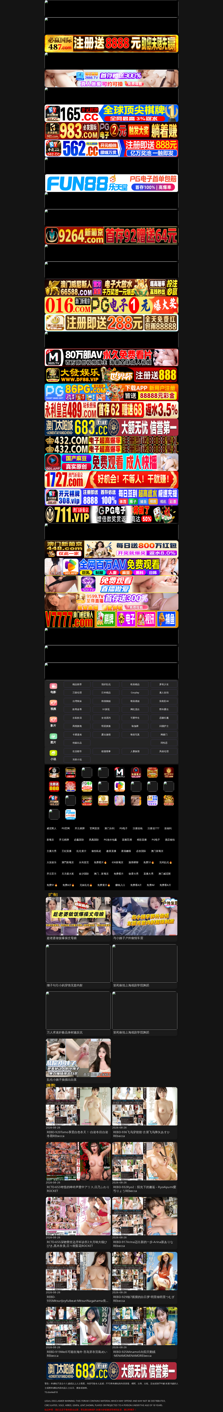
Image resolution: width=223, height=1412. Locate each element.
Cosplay (135, 692)
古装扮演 (77, 717)
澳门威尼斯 (165, 873)
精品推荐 (77, 684)
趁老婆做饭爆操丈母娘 (62, 938)
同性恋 (164, 742)
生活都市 (77, 751)
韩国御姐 (106, 701)
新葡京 (50, 839)
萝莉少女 (164, 684)
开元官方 (52, 873)
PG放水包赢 (110, 839)
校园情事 (106, 751)
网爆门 (164, 734)
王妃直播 (67, 851)
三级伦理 (77, 692)
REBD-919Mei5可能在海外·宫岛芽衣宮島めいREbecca (77, 1354)
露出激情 (106, 734)
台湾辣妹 (77, 701)
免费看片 (119, 873)
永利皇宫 (84, 862)
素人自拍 (164, 692)
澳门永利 (109, 828)
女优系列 (106, 717)
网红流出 (135, 709)
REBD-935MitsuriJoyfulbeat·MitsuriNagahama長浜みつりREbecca (78, 1300)
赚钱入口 (120, 885)
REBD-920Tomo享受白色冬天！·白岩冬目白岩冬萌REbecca (77, 1134)
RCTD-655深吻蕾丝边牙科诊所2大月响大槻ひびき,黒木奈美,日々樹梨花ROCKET (77, 1244)
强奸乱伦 (106, 684)
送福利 (168, 828)
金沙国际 (84, 873)
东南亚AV (164, 701)
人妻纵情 (135, 751)
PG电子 (124, 828)
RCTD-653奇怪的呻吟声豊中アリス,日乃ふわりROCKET (78, 1189)
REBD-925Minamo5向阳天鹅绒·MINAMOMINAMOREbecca (134, 1354)
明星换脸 (106, 726)
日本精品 (106, 692)
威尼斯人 (52, 828)
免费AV (151, 885)
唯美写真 (135, 734)
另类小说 (77, 759)
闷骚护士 (164, 726)
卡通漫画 (77, 734)
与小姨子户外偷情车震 (128, 938)
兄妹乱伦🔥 (86, 885)
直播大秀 (148, 873)
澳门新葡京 (157, 851)
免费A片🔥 (69, 885)
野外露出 (164, 709)
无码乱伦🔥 (165, 862)
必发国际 (141, 851)
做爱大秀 (134, 873)
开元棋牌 (80, 828)
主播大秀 (52, 851)
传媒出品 (77, 742)
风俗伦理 (164, 751)
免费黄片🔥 (103, 885)
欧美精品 (135, 684)
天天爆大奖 (68, 873)
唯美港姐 (135, 701)
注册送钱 (138, 828)
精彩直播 (142, 839)
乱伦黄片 (81, 851)
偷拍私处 (96, 851)
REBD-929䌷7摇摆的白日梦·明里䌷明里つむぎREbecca (144, 1299)
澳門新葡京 (68, 862)
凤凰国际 (94, 839)
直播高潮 (127, 839)
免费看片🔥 (100, 862)
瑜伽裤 (135, 726)
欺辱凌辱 (77, 709)
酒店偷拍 (170, 839)
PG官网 (66, 828)
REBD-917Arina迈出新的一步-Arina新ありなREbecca (143, 1244)
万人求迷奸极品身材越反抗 (65, 1032)
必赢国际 (79, 839)
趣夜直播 (111, 851)
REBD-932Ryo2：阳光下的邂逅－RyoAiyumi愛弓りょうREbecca (144, 1189)
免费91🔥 (52, 885)
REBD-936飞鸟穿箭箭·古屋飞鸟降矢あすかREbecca (141, 1134)
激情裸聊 (134, 862)
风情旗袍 (77, 726)
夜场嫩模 (126, 851)
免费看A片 (136, 885)
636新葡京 (118, 862)
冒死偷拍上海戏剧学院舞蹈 (131, 985)
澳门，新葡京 (101, 873)
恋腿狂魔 (164, 717)
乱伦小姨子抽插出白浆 (62, 1080)
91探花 (106, 709)
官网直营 (95, 828)
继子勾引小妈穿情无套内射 (65, 985)
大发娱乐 (52, 862)
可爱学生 (135, 717)
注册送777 (153, 828)
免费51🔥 (148, 862)
